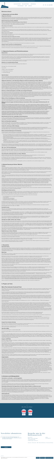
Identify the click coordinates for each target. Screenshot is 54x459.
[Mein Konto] (47, 5)
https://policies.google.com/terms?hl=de (29, 355)
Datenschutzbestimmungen (12, 437)
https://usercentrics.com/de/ (22, 193)
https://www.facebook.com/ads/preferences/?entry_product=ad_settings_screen (15, 317)
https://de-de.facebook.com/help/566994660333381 (33, 313)
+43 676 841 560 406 (31, 439)
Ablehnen (37, 457)
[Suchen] (43, 5)
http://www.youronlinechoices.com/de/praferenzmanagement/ (23, 319)
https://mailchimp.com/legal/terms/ (34, 280)
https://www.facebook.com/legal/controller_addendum (16, 307)
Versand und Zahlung (49, 442)
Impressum (30, 442)
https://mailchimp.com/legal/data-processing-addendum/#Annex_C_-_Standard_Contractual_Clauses (30, 273)
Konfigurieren (42, 457)
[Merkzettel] (45, 5)
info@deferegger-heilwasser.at (33, 440)
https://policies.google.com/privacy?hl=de (9, 326)
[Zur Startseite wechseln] (5, 5)
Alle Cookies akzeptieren (49, 457)
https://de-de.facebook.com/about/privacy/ (43, 314)
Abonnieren (6, 447)
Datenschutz (34, 442)
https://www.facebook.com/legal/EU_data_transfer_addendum (12, 313)
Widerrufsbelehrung (42, 442)
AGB (14, 437)
